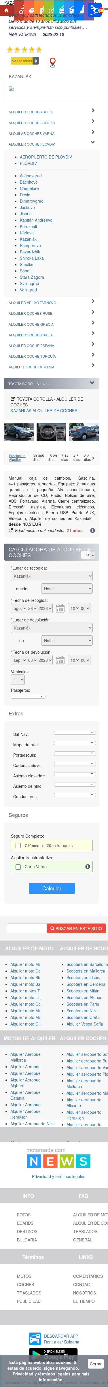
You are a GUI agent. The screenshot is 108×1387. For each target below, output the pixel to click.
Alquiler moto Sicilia (28, 977)
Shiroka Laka (32, 258)
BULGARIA (27, 1240)
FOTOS (24, 1215)
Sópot (25, 271)
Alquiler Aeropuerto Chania (35, 1104)
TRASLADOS (29, 1293)
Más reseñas (22, 60)
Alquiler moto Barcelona (32, 984)
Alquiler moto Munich (29, 1017)
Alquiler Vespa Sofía (85, 1024)
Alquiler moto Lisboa (29, 997)
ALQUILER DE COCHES (44, 410)
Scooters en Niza (82, 1010)
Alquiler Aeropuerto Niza (32, 1123)
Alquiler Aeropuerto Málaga (35, 1066)
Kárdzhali (28, 226)
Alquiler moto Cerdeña (30, 971)
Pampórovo (30, 245)
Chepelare (29, 188)
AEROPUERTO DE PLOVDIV (46, 157)
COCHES (25, 1284)
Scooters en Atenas (84, 997)
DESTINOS (27, 1231)
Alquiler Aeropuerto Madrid (34, 1073)
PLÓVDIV (28, 163)
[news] (59, 1156)
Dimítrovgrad (31, 201)
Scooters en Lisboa (84, 977)
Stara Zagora (32, 277)
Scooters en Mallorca (86, 971)
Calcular (51, 888)
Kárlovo (27, 232)
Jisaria (26, 213)
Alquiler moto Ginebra (30, 1024)
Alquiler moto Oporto (29, 1004)
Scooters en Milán (83, 991)
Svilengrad (29, 283)
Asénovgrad (31, 175)
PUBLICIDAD (29, 1301)
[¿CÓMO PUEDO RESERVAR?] (92, 531)
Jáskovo (27, 207)
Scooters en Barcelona (87, 964)
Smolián (27, 264)
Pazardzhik (30, 252)
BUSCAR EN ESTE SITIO (78, 928)
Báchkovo (29, 182)
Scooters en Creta (83, 1017)
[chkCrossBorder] (88, 866)
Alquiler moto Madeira (30, 1010)
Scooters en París (83, 1004)
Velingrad (28, 290)
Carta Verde (36, 866)
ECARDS (25, 1223)
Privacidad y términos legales (58, 1176)
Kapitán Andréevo (36, 220)
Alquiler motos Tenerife (31, 991)
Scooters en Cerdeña (86, 984)
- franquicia (50, 845)
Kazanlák (28, 239)
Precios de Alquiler (17, 457)
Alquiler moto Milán (27, 964)
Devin (25, 194)
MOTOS (24, 1276)
